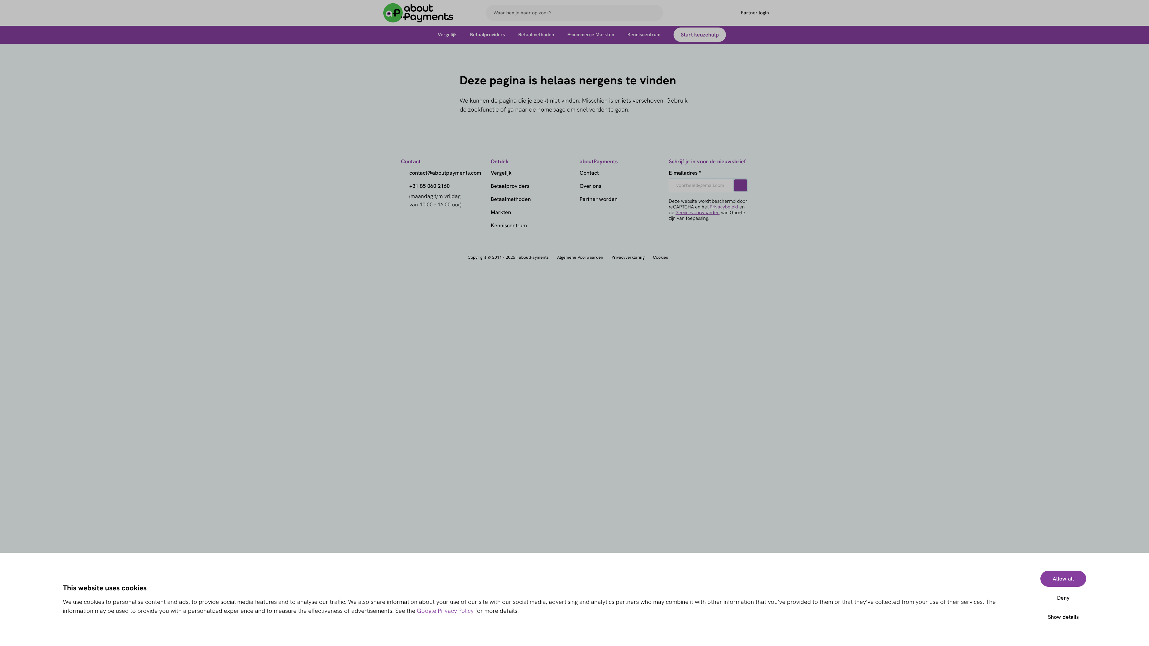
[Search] (656, 13)
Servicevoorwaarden (698, 212)
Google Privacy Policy (445, 611)
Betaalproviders (510, 185)
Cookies (660, 257)
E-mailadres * (685, 172)
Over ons (590, 185)
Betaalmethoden (511, 199)
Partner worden (599, 199)
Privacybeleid (724, 207)
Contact (589, 172)
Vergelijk (501, 172)
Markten (501, 212)
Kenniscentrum (509, 225)
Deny (1063, 597)
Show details (1063, 616)
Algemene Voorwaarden (580, 257)
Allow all (1063, 578)
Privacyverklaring (628, 257)
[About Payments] (418, 13)
